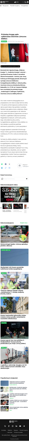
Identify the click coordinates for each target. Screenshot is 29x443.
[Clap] (19, 165)
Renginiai (4, 41)
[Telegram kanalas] (24, 426)
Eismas (11, 391)
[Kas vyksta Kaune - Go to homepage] (14, 422)
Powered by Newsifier (14, 438)
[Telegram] (2, 168)
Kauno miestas (5, 250)
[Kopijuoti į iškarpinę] (5, 168)
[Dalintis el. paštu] (9, 168)
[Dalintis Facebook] (5, 164)
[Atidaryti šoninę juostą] (1, 6)
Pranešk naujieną (14, 5)
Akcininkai (9, 432)
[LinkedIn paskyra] (16, 426)
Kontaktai (3, 430)
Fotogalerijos (24, 5)
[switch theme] (25, 2)
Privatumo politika (18, 432)
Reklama (10, 430)
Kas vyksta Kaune (19, 41)
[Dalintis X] (9, 164)
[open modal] (27, 2)
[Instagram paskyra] (12, 426)
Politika (3, 298)
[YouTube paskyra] (20, 426)
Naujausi (16, 430)
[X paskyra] (5, 426)
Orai (2, 226)
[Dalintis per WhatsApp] (2, 164)
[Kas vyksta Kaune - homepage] (6, 2)
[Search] (23, 2)
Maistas (11, 404)
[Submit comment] (26, 178)
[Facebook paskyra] (9, 426)
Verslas (3, 273)
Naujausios (5, 5)
